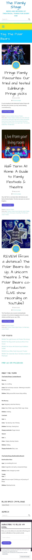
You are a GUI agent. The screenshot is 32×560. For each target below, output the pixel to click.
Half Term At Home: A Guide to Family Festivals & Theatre (16, 177)
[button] (3, 26)
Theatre (21, 116)
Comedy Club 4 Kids (19, 117)
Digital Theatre (18, 327)
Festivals (12, 116)
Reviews (8, 325)
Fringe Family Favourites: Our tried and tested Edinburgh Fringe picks (16, 83)
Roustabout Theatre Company (8, 122)
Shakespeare (13, 213)
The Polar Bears (11, 124)
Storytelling (18, 213)
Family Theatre (20, 119)
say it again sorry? (19, 122)
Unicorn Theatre (5, 214)
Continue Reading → (8, 111)
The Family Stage (16, 5)
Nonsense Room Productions (21, 121)
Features (8, 116)
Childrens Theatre (11, 117)
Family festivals (18, 211)
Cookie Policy (5, 553)
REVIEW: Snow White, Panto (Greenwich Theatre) (14, 351)
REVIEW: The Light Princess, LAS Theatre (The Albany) (16, 339)
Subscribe (6, 543)
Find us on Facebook (12, 363)
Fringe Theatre (11, 121)
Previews (17, 116)
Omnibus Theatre (5, 213)
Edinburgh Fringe (12, 119)
